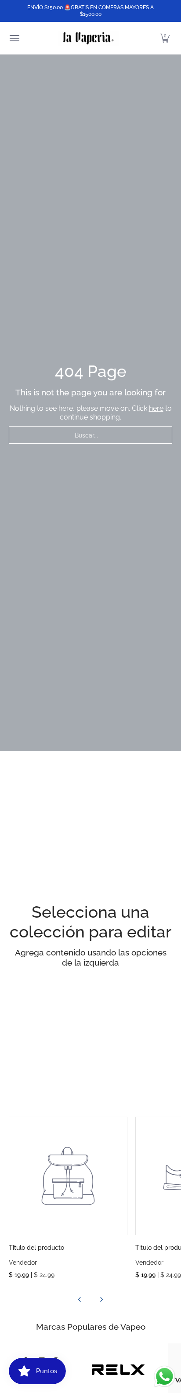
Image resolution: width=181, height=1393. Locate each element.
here (156, 408)
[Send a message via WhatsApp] (164, 1376)
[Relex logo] (118, 1369)
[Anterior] (80, 1299)
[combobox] (90, 435)
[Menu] (14, 38)
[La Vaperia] (88, 38)
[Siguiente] (101, 1299)
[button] (164, 38)
